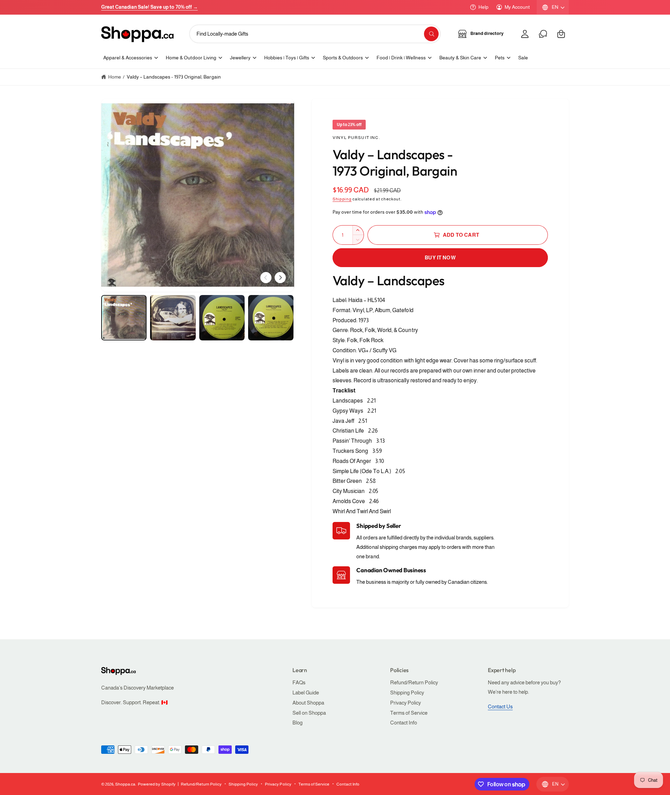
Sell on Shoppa (309, 713)
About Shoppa (308, 703)
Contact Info (403, 723)
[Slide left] (265, 277)
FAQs (298, 682)
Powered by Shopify (156, 784)
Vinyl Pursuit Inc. (356, 137)
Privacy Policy (405, 703)
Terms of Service (408, 713)
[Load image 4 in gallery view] (270, 317)
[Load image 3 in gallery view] (222, 317)
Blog (297, 723)
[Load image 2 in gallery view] (172, 317)
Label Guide (305, 692)
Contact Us (500, 706)
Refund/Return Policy (414, 682)
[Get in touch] (543, 34)
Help (483, 7)
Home (114, 77)
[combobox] (315, 34)
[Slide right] (280, 277)
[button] (561, 34)
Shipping (342, 199)
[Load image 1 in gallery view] (124, 317)
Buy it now (440, 257)
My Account (517, 7)
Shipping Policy (407, 692)
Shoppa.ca (125, 784)
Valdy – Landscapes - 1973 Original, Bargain (174, 77)
